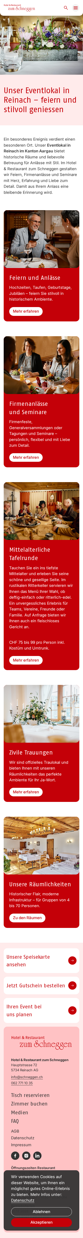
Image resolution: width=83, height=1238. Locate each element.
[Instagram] (26, 1156)
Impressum (21, 1145)
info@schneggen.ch (27, 1077)
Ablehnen (41, 1211)
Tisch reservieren (30, 1095)
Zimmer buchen (29, 1103)
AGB (15, 1131)
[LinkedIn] (37, 1156)
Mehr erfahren (26, 311)
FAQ (15, 1121)
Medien (19, 1112)
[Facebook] (15, 1156)
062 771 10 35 (22, 1083)
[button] (75, 8)
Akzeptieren (41, 1222)
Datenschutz (22, 1138)
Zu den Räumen (27, 917)
